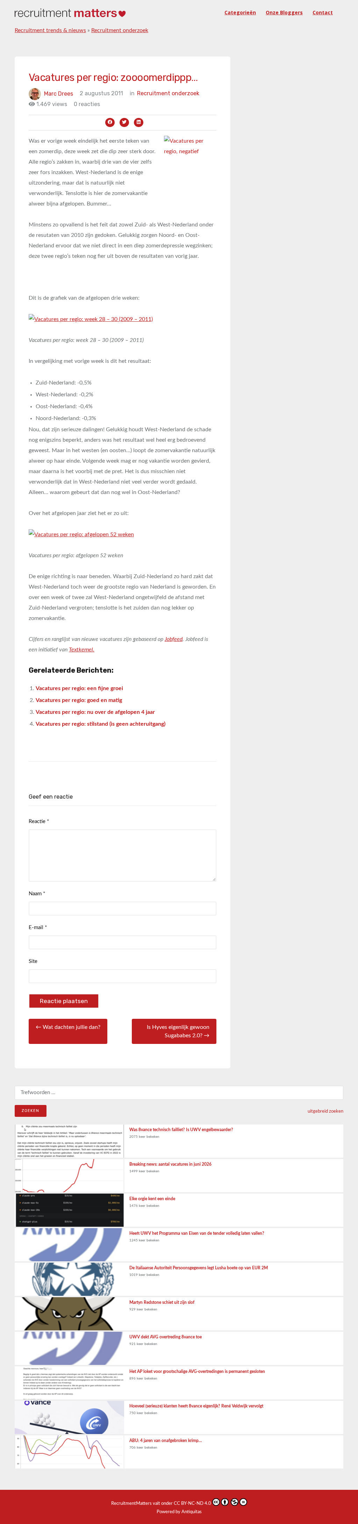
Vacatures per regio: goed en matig (79, 700)
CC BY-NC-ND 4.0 (192, 1503)
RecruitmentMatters (131, 1503)
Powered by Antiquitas (179, 1512)
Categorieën (240, 12)
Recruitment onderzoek (119, 30)
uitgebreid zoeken (325, 1111)
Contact (323, 12)
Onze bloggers (284, 12)
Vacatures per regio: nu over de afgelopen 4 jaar (95, 712)
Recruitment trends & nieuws (50, 30)
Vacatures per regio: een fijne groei (79, 688)
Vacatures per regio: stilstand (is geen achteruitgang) (100, 724)
